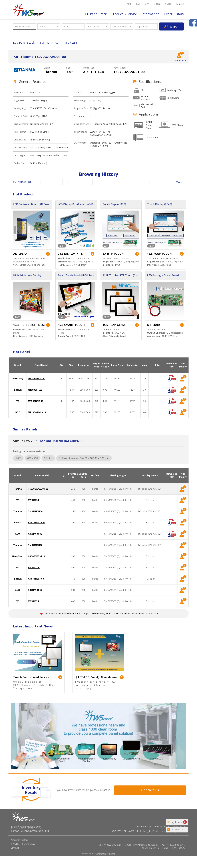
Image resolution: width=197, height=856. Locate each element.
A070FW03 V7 (35, 589)
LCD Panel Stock (95, 14)
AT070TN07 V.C (36, 578)
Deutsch (180, 3)
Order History (174, 14)
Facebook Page (144, 826)
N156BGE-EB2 (35, 389)
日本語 (156, 3)
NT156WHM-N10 (37, 412)
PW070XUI (33, 601)
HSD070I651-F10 (36, 556)
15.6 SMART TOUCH (71, 325)
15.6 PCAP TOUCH (159, 254)
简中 (147, 3)
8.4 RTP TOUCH (113, 254)
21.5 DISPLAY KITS (70, 254)
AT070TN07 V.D (36, 522)
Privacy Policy (162, 826)
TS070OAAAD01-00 (38, 488)
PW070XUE (33, 500)
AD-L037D (20, 254)
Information (150, 14)
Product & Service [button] (124, 14)
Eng (138, 3)
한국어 (168, 3)
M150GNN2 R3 (35, 401)
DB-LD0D (153, 325)
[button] (48, 26)
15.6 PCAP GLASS (114, 325)
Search (173, 26)
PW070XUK (34, 567)
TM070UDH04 (35, 511)
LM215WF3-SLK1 (36, 378)
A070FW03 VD (35, 533)
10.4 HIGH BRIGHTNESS (29, 325)
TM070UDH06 (35, 545)
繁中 (129, 3)
